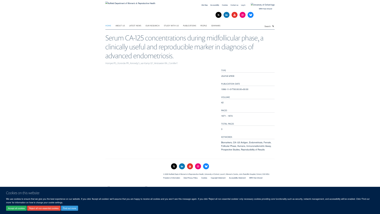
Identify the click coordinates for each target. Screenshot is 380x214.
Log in (243, 5)
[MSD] (132, 173)
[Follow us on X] (219, 15)
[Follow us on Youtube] (235, 15)
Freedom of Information (171, 178)
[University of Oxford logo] (260, 5)
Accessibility (214, 5)
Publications (189, 25)
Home (108, 25)
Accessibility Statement (237, 178)
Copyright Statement (218, 178)
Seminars (215, 25)
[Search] (273, 26)
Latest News (135, 25)
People (203, 25)
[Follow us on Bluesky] (251, 15)
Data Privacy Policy (191, 178)
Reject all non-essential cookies (44, 208)
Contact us (234, 5)
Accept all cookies (16, 208)
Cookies (225, 5)
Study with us (171, 25)
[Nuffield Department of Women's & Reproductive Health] (130, 2)
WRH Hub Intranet (265, 8)
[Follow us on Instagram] (243, 15)
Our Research (152, 25)
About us (120, 25)
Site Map (204, 5)
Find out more (69, 208)
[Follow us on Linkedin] (227, 15)
